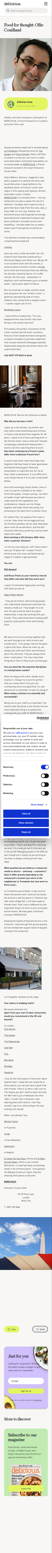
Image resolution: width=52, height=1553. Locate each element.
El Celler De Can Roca (15, 1158)
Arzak (7, 1133)
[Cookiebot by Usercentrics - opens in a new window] (37, 718)
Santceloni (9, 1146)
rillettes (8, 247)
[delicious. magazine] (12, 3)
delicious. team (24, 102)
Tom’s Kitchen (22, 154)
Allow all (26, 813)
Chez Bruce (9, 1028)
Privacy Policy (38, 1400)
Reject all (26, 832)
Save (13, 1329)
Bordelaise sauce (12, 309)
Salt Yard (8, 1047)
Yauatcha (8, 1072)
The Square (9, 1035)
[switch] (45, 776)
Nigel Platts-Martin (13, 594)
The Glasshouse (12, 1041)
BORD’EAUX (29, 164)
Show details (37, 804)
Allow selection (26, 823)
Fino (6, 1053)
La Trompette (10, 150)
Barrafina (8, 1059)
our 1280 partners (20, 733)
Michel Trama (11, 1121)
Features (20, 106)
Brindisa (8, 1066)
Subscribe (26, 1488)
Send (42, 1329)
